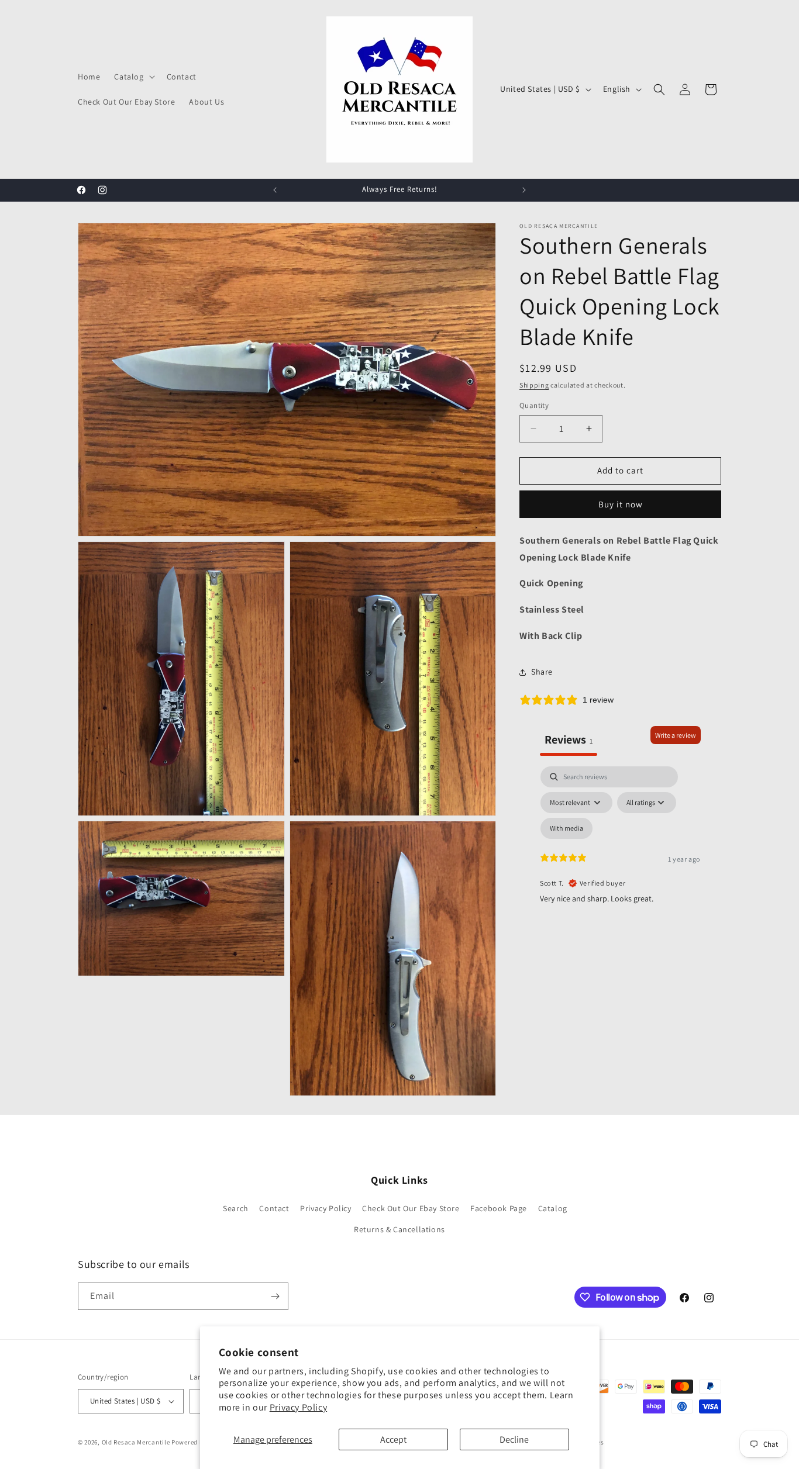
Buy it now (620, 504)
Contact (274, 1208)
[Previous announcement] (275, 190)
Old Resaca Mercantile (136, 1442)
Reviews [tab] (569, 739)
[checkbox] (566, 828)
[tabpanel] (620, 867)
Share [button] (542, 671)
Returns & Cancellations (399, 1229)
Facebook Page (498, 1208)
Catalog (552, 1208)
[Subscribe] (275, 1296)
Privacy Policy (298, 1407)
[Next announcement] (524, 190)
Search (236, 1208)
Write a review (675, 735)
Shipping (534, 385)
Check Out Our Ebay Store (410, 1208)
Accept (393, 1439)
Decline (514, 1439)
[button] (133, 76)
